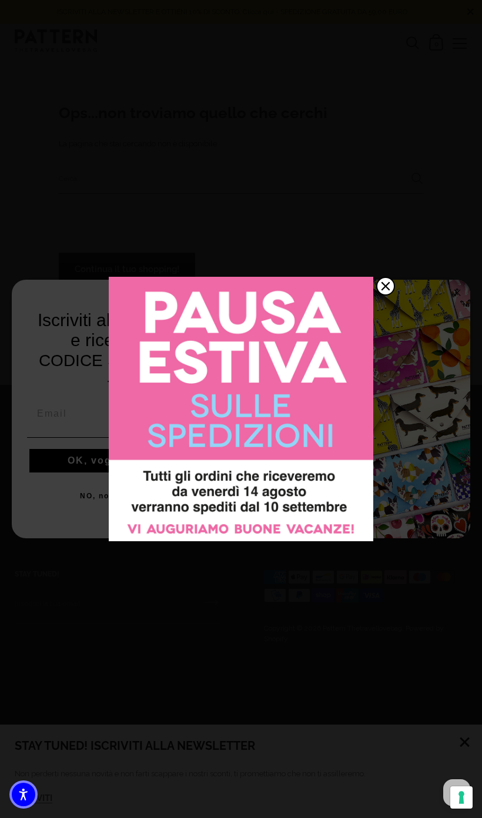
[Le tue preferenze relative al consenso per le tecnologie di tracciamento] (461, 797)
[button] (23, 794)
